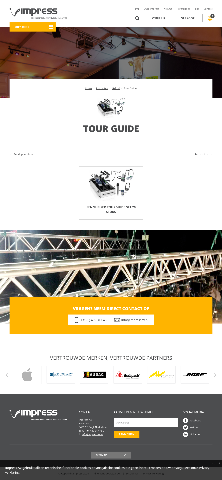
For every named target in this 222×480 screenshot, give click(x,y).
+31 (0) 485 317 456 (94, 320)
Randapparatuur (23, 154)
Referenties (183, 8)
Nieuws (168, 8)
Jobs (196, 8)
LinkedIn (195, 434)
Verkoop (188, 18)
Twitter (194, 427)
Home (136, 8)
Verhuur (158, 18)
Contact (208, 8)
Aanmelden (126, 434)
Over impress (151, 8)
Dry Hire (22, 27)
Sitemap (101, 455)
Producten (102, 88)
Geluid (116, 88)
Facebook (195, 420)
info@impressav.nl (134, 320)
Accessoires (201, 154)
